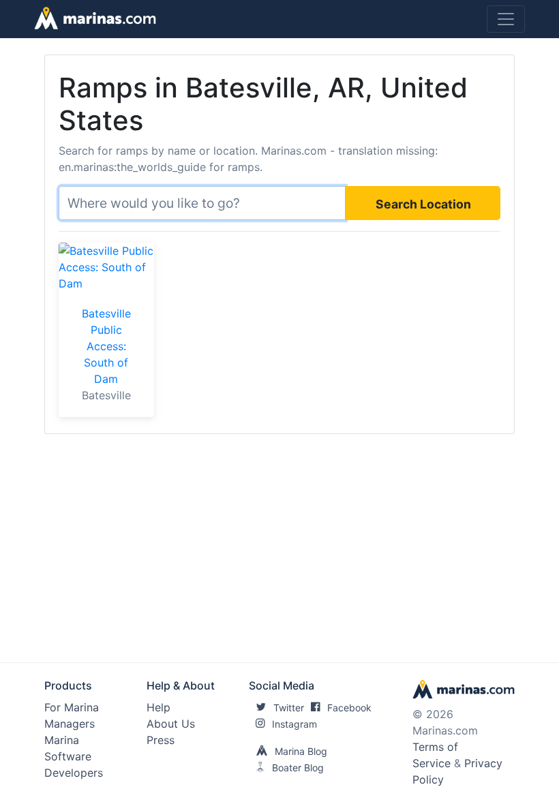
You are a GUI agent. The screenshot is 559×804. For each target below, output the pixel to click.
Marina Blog (301, 751)
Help (158, 707)
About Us (171, 723)
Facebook (349, 707)
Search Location (423, 204)
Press (161, 740)
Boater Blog (298, 767)
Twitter (288, 707)
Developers (73, 772)
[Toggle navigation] (506, 19)
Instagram (294, 724)
